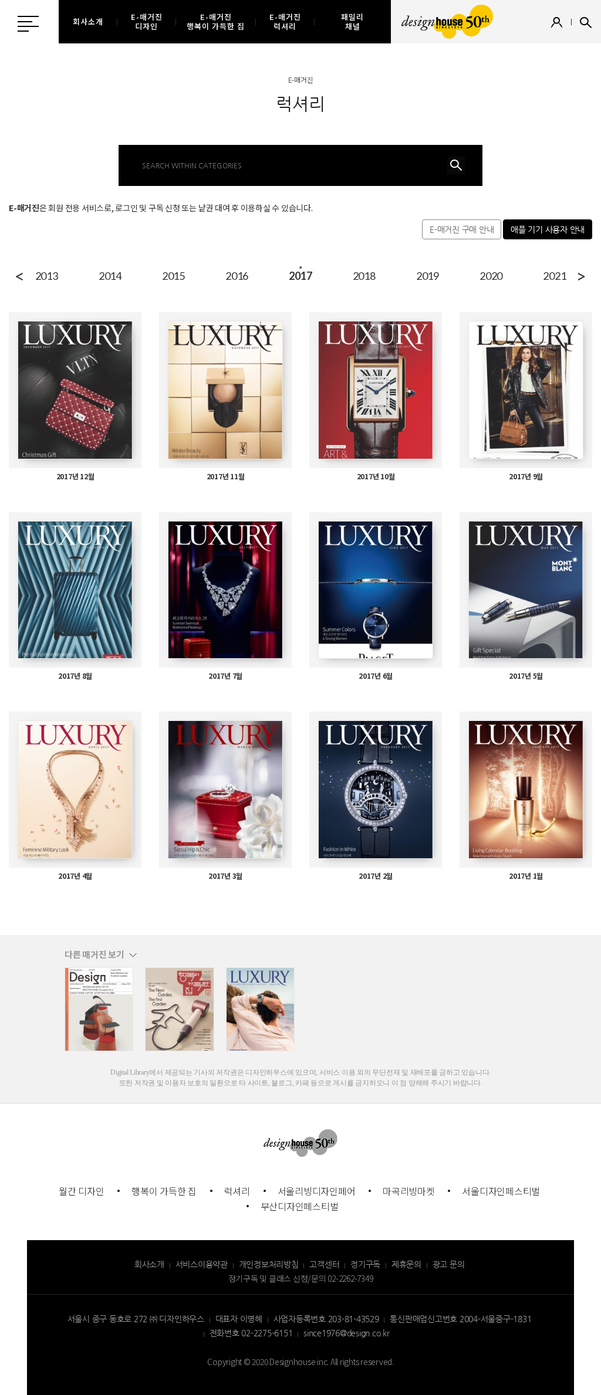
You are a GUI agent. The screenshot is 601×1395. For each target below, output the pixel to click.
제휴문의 (406, 1264)
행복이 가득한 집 (164, 1191)
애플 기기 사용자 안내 (548, 229)
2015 (173, 275)
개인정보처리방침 (269, 1264)
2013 (46, 275)
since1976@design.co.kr (346, 1333)
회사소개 (149, 1264)
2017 (300, 275)
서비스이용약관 (201, 1264)
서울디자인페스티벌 (501, 1191)
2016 (236, 275)
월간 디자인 (81, 1191)
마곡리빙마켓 (409, 1191)
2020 (491, 275)
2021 (554, 275)
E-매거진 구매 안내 (462, 229)
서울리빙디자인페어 (317, 1191)
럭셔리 (237, 1191)
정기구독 (365, 1264)
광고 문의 (449, 1264)
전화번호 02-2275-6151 (251, 1333)
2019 (427, 275)
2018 (364, 275)
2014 (110, 275)
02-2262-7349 (350, 1278)
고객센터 (324, 1264)
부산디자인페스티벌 (300, 1206)
